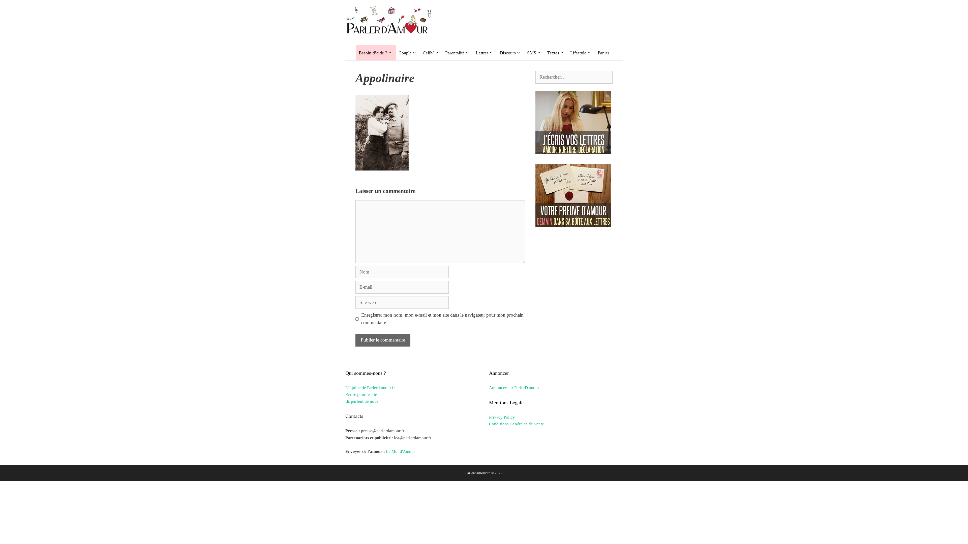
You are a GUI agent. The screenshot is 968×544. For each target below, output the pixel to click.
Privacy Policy (502, 417)
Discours (508, 52)
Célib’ (428, 52)
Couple (405, 52)
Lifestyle (578, 52)
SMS (531, 52)
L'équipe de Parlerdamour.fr (370, 387)
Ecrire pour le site (361, 394)
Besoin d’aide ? (373, 52)
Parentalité (455, 52)
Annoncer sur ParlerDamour (514, 387)
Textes (553, 52)
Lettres (482, 52)
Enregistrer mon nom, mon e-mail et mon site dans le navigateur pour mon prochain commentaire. (442, 318)
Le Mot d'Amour (400, 451)
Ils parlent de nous (361, 401)
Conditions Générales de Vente (516, 424)
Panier (603, 52)
